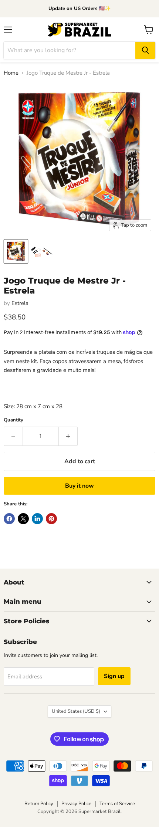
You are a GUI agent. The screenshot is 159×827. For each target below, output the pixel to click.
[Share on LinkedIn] (37, 518)
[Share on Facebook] (9, 518)
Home (11, 73)
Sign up (114, 676)
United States (76, 711)
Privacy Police (76, 803)
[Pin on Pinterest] (51, 518)
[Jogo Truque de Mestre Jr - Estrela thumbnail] (16, 251)
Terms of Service (117, 803)
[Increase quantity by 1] (68, 436)
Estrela (19, 303)
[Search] (145, 50)
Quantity (13, 420)
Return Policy (38, 803)
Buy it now (79, 486)
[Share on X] (23, 518)
